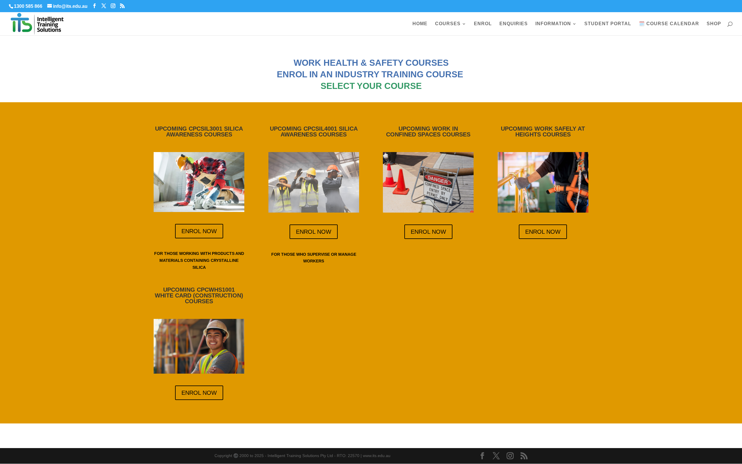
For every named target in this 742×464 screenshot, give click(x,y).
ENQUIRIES (513, 24)
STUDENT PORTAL (607, 24)
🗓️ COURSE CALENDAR (669, 24)
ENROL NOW (199, 231)
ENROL (483, 24)
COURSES (448, 24)
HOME (420, 24)
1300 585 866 (28, 6)
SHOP (714, 24)
